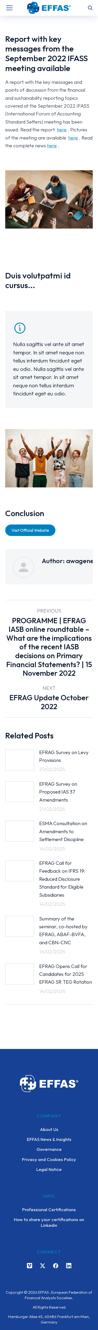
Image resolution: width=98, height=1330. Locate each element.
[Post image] (19, 760)
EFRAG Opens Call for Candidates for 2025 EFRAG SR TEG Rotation (65, 974)
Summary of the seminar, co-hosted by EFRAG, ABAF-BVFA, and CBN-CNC (63, 930)
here (62, 129)
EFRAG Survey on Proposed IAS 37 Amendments (58, 792)
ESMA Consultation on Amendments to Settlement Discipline (63, 831)
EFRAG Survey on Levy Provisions (64, 756)
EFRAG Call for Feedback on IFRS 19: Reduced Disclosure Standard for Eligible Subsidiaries (62, 879)
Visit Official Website (30, 530)
